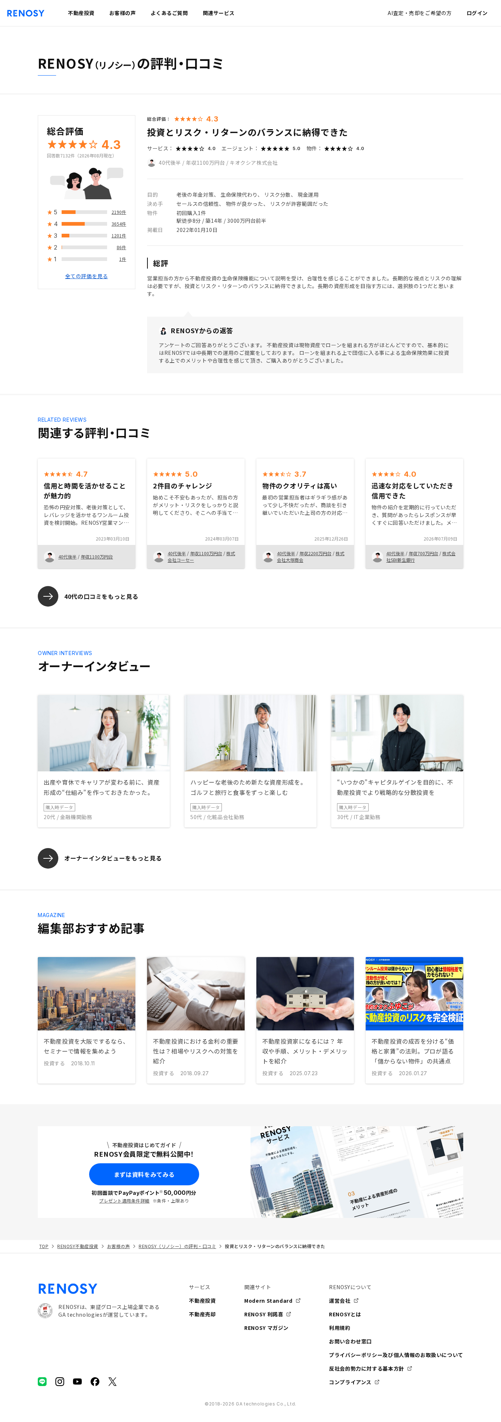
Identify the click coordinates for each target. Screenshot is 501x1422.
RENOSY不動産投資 (77, 1246)
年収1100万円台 (205, 162)
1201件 (118, 236)
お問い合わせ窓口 (350, 1341)
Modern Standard (268, 1300)
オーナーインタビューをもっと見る (113, 858)
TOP (43, 1246)
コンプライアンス (350, 1382)
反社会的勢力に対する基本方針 (366, 1368)
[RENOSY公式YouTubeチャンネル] (77, 1381)
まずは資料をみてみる (144, 1174)
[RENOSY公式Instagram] (59, 1381)
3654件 (118, 224)
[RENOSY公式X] (112, 1381)
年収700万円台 (423, 553)
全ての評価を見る (86, 276)
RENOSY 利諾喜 (263, 1314)
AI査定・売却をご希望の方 (419, 13)
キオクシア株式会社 (254, 162)
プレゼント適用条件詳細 (124, 1200)
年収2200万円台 (315, 553)
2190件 (118, 212)
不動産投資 (202, 1300)
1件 (122, 259)
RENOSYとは (345, 1314)
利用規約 (340, 1327)
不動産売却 (202, 1314)
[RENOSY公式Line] (42, 1381)
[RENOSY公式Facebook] (95, 1381)
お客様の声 (118, 1246)
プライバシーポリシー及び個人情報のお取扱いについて (396, 1355)
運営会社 (340, 1300)
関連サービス (219, 13)
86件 (121, 247)
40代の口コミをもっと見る (101, 596)
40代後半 (170, 162)
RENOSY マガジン (266, 1327)
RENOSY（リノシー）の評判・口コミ (177, 1246)
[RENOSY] (99, 1288)
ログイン (477, 13)
